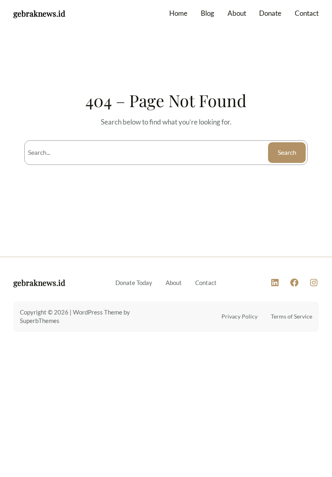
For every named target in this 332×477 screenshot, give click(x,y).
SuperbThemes (40, 320)
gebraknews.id (39, 13)
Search (287, 152)
